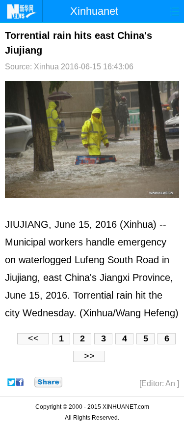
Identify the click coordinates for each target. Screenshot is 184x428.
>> (89, 356)
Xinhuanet (94, 11)
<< (33, 338)
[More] (48, 382)
